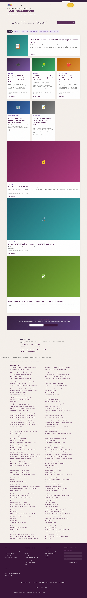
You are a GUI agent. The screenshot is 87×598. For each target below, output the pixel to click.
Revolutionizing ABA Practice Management (54, 429)
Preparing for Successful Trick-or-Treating (54, 408)
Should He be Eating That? (50, 440)
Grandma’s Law (13, 520)
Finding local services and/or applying (18, 515)
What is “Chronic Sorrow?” (50, 527)
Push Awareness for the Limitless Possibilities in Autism (56, 419)
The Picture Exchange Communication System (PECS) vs (57, 479)
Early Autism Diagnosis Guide (16, 492)
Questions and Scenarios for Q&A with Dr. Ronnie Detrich (57, 420)
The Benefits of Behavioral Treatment (53, 477)
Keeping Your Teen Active (50, 392)
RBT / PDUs (16, 31)
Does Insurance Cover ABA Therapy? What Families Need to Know (25, 486)
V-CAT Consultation (66, 1)
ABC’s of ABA (13, 401)
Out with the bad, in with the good (52, 399)
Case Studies (13, 468)
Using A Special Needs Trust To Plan (52, 497)
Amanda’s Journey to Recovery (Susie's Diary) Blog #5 (22, 419)
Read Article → (33, 54)
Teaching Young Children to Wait (52, 468)
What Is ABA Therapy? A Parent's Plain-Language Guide (57, 508)
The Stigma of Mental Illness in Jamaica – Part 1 (55, 484)
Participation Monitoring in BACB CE (52, 401)
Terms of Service (44, 585)
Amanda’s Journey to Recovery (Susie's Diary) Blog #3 (22, 415)
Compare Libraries (9, 560)
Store (70, 5)
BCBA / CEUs (25, 31)
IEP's (46, 381)
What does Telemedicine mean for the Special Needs (56, 518)
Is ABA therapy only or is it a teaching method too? (56, 385)
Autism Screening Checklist (31, 557)
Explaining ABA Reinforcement (17, 508)
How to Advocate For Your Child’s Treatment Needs (56, 372)
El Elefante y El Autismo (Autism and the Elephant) (21, 497)
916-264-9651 (8, 575)
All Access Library (9, 553)
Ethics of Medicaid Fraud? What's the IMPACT (20, 504)
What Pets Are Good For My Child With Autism (55, 509)
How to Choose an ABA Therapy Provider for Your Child (57, 374)
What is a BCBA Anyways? (50, 522)
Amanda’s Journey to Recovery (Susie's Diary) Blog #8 (22, 424)
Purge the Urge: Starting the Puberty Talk (54, 417)
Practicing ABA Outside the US (51, 406)
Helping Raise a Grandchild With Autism (18, 527)
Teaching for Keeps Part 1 (50, 472)
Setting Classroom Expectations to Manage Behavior (56, 438)
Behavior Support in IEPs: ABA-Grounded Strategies (21, 461)
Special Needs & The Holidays (51, 460)
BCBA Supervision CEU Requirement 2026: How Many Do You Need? (25, 454)
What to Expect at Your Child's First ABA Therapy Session (57, 529)
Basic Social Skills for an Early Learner (18, 460)
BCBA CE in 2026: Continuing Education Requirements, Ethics (23, 442)
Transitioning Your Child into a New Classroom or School (57, 495)
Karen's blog (26, 361)
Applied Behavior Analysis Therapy (18, 428)
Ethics (11, 500)
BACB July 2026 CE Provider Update (18, 438)
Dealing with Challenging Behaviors (18, 481)
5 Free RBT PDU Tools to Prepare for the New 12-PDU (22, 387)
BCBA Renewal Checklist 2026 (16, 452)
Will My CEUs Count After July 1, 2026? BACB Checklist (56, 536)
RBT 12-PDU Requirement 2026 (51, 424)
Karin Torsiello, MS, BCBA (50, 390)
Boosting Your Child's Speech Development (19, 465)
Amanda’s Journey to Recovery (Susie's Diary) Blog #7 (22, 422)
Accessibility (52, 585)
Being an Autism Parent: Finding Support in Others (21, 463)
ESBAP (46, 557)
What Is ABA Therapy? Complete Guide (30, 345)
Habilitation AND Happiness (16, 525)
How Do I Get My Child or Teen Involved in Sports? (21, 532)
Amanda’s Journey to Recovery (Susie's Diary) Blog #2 (22, 413)
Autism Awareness (14, 429)
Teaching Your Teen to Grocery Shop (53, 470)
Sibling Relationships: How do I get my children (55, 442)
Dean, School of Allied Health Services (18, 483)
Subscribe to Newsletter (51, 325)
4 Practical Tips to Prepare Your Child (18, 376)
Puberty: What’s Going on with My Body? (53, 415)
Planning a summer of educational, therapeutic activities (57, 404)
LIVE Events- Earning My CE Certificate (53, 394)
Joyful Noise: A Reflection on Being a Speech (55, 388)
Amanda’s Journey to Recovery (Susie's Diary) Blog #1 (22, 412)
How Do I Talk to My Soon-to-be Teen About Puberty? (22, 534)
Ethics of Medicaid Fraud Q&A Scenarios (19, 502)
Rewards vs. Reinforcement (51, 431)
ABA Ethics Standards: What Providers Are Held (20, 397)
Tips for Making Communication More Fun (54, 490)
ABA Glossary (28, 560)
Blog (26, 564)
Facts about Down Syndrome (16, 509)
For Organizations (54, 31)
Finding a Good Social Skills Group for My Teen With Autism (23, 513)
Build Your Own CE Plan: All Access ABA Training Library (22, 467)
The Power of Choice (49, 481)
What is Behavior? (49, 520)
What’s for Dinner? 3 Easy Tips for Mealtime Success (56, 532)
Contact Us (47, 560)
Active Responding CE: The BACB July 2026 (19, 404)
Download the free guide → (66, 23)
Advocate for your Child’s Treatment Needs (19, 410)
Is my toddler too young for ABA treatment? (54, 387)
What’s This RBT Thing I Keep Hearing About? (54, 531)
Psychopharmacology (49, 413)
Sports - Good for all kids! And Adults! (53, 461)
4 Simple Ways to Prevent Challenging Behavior (20, 378)
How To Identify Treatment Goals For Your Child (55, 369)
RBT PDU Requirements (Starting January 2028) (33, 349)
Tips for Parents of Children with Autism (53, 492)
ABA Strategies (33, 31)
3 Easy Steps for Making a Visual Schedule (19, 369)
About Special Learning (50, 551)
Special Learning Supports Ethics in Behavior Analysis (56, 456)
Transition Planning (49, 493)
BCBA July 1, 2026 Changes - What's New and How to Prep (23, 449)
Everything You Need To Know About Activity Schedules (22, 506)
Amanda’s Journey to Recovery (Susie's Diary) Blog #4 (22, 417)
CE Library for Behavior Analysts (13, 551)
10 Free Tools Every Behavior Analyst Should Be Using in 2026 (23, 367)
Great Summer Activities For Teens (18, 522)
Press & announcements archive (37, 361)
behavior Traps (48, 538)
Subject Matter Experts (50, 465)
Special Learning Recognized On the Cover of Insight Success (58, 454)
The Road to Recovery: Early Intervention (54, 483)
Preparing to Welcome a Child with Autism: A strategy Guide (58, 410)
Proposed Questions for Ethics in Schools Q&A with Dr (56, 412)
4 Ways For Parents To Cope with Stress (19, 383)
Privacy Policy (35, 585)
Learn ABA (27, 555)
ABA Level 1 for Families (11, 557)
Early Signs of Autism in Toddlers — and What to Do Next (22, 493)
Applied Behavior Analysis (16, 426)
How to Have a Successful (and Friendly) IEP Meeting (56, 376)
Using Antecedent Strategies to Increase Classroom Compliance (59, 499)
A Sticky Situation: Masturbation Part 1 (18, 392)
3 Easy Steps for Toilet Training (17, 371)
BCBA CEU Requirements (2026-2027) (30, 347)
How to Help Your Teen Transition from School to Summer (57, 378)
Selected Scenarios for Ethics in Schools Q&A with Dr (56, 435)
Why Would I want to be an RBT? (52, 534)
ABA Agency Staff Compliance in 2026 (18, 396)
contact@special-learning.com (12, 573)
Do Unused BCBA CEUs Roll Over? (17, 484)
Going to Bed (13, 518)
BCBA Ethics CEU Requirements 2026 (18, 447)
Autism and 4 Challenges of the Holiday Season (20, 435)
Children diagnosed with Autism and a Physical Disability (22, 474)
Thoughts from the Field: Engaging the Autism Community (57, 488)
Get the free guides (73, 562)
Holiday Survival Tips (14, 531)
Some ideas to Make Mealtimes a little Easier (54, 447)
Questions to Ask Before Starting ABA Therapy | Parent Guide (58, 422)
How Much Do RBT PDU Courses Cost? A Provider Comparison (24, 540)
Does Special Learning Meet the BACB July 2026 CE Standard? (24, 488)
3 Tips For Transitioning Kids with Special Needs (20, 374)
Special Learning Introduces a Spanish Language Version (57, 451)
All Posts (10, 31)
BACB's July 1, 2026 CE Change (17, 440)
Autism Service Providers (15, 433)
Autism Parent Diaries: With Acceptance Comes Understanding (24, 431)
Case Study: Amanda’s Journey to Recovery (20, 470)
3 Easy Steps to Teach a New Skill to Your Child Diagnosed (23, 372)
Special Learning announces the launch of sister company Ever (58, 458)
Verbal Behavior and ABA (50, 502)
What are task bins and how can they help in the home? (57, 515)
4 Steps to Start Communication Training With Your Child (22, 381)
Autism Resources (44, 31)
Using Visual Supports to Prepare (52, 500)
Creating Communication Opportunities (19, 477)
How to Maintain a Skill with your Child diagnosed (55, 380)
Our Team (47, 555)
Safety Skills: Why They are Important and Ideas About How (58, 433)
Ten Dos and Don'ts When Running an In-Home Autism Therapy (58, 474)
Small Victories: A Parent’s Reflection (53, 486)
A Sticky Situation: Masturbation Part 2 (18, 394)
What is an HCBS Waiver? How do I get (53, 525)
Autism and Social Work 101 (16, 436)
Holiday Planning (14, 529)
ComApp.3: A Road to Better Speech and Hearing (21, 476)
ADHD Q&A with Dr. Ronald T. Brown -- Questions (21, 403)
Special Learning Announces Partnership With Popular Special (58, 449)
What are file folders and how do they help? (54, 511)
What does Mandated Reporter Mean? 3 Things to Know (57, 516)
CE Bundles (8, 555)
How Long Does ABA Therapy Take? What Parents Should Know (24, 536)
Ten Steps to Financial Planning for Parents (54, 476)
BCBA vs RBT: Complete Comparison (30, 351)
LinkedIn (7, 571)
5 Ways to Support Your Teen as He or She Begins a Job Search (24, 390)
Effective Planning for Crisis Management (19, 495)
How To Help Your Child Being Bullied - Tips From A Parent (57, 367)
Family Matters (13, 511)
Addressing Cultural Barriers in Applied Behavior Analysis (22, 408)
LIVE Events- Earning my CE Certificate (53, 396)
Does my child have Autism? (16, 490)
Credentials (12, 479)
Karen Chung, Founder (50, 553)
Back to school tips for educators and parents (20, 458)
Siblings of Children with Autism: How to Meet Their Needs (57, 444)
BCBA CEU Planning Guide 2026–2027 (18, 444)
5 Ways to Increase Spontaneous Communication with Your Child (24, 388)
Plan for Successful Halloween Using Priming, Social (56, 403)
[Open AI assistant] (83, 594)
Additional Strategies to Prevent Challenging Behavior (22, 406)
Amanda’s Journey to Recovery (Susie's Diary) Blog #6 (22, 420)
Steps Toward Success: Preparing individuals (54, 463)
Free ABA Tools (29, 551)
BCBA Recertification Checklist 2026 (18, 451)
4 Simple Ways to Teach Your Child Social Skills (20, 380)
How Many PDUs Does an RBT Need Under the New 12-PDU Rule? (24, 538)
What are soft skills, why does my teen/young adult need (57, 513)
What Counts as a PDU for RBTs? (52, 506)
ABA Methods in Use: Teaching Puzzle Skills (19, 399)
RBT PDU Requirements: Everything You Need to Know (57, 426)
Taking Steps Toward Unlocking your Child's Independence (57, 467)
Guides (26, 553)
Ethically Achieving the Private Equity (18, 499)
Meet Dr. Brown (48, 397)
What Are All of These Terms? (51, 504)
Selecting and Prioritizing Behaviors (52, 436)
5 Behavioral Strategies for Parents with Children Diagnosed (23, 385)
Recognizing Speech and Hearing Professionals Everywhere (58, 428)
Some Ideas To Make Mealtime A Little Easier (54, 445)
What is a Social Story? (50, 524)
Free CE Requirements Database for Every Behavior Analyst (23, 516)
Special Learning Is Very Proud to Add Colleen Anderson (57, 452)
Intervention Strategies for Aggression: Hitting (55, 383)
